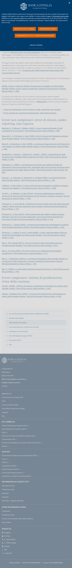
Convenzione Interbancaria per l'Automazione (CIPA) (19, 455)
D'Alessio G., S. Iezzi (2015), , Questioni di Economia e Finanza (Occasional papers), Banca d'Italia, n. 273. (35, 206)
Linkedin (7, 546)
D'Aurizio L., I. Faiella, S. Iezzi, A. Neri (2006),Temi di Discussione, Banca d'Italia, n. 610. (34, 235)
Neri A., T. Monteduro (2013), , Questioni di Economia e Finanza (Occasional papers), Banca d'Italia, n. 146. (35, 261)
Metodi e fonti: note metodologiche (25, 52)
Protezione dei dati (8, 515)
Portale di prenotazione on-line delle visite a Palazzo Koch (21, 443)
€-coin (4, 459)
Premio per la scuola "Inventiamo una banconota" (18, 436)
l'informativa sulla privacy (60, 16)
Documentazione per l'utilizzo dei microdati (24, 327)
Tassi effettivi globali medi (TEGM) (13, 408)
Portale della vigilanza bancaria (12, 473)
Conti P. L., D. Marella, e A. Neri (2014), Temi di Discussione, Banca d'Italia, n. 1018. (35, 196)
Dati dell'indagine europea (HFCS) (20, 336)
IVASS (4, 432)
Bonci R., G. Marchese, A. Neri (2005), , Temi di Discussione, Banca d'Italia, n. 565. (36, 146)
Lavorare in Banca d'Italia (10, 405)
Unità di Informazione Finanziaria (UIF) (14, 426)
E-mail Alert (8, 553)
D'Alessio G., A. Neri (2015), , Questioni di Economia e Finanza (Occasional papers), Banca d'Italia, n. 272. (33, 216)
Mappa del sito (7, 393)
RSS (5, 550)
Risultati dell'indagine (16, 318)
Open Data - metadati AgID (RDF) (13, 501)
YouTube (7, 536)
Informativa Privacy (8, 486)
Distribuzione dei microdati (18, 331)
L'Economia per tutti (8, 439)
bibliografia (41, 102)
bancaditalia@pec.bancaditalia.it (15, 379)
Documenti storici (15, 340)
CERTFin (5, 462)
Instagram (7, 533)
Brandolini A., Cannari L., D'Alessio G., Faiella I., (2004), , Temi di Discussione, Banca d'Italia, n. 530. (34, 156)
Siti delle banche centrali (10, 469)
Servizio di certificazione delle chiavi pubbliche (17, 519)
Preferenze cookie (8, 489)
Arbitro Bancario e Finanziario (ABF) (14, 429)
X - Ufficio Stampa (10, 543)
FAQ (10, 345)
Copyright (5, 497)
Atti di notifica (6, 522)
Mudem (4, 446)
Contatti (4, 386)
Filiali (3, 401)
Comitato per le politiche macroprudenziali (16, 476)
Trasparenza (6, 511)
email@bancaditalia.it (13, 383)
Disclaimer (5, 493)
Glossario (5, 412)
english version (36, 46)
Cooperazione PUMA (9, 466)
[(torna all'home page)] (14, 360)
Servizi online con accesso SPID (12, 397)
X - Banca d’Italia (9, 539)
